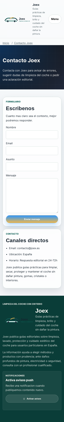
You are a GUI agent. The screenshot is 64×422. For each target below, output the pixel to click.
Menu (55, 19)
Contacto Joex (23, 43)
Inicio (6, 43)
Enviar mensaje (32, 219)
